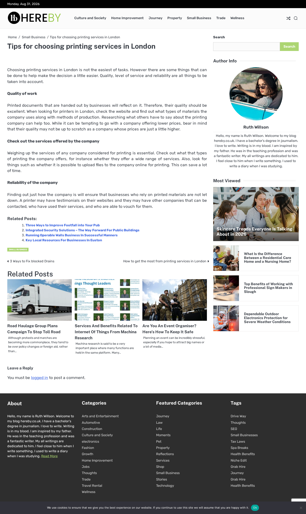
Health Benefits (243, 454)
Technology (165, 486)
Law (159, 423)
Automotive (91, 423)
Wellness (237, 18)
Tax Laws (238, 441)
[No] (301, 508)
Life (159, 429)
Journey (155, 18)
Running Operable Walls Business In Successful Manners (72, 235)
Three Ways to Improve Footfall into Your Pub (63, 225)
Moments (163, 435)
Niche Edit (239, 460)
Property (174, 18)
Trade (220, 18)
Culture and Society (90, 18)
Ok (255, 507)
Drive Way (238, 416)
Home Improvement (127, 18)
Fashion (88, 448)
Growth (87, 454)
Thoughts (89, 473)
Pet (158, 441)
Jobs (86, 467)
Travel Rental (92, 486)
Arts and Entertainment (100, 416)
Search (219, 37)
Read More (49, 456)
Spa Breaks (239, 448)
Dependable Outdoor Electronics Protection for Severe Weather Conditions (267, 318)
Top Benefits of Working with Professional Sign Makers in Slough (268, 288)
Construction (92, 429)
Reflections (165, 454)
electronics (90, 441)
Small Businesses (244, 435)
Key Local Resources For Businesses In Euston (64, 240)
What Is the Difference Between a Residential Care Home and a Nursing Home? (267, 258)
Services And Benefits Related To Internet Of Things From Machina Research (106, 331)
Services (162, 460)
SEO (234, 429)
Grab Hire (238, 467)
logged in (39, 377)
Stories (161, 479)
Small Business (199, 18)
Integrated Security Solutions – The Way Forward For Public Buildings (82, 230)
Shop (160, 467)
